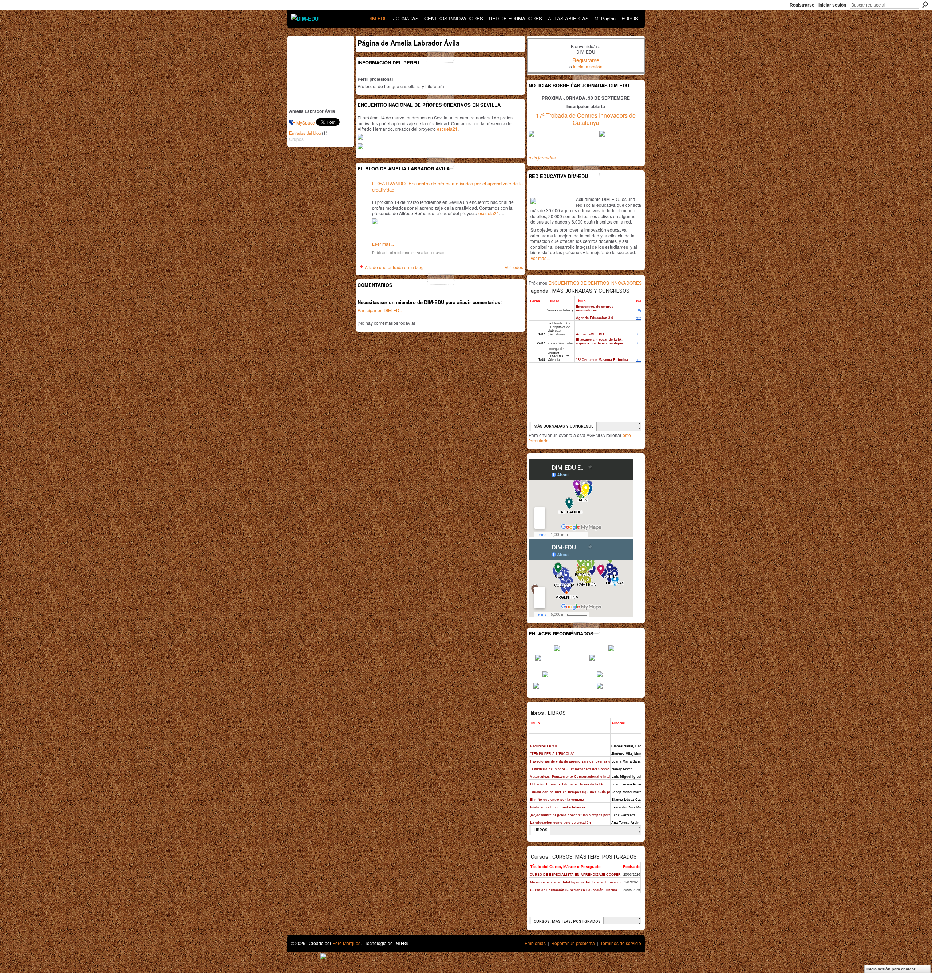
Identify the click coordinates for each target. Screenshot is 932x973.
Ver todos (514, 267)
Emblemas (535, 943)
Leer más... (383, 244)
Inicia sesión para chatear (890, 969)
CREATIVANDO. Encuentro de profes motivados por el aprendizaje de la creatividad (447, 186)
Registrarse (802, 5)
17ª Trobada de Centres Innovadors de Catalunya (586, 119)
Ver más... (540, 258)
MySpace (305, 122)
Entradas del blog (305, 133)
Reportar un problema (573, 943)
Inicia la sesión (588, 66)
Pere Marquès (346, 943)
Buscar (925, 4)
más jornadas (542, 157)
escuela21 (447, 129)
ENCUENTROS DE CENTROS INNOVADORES (595, 283)
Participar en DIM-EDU (380, 310)
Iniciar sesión (832, 5)
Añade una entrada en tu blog (394, 267)
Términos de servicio (620, 943)
